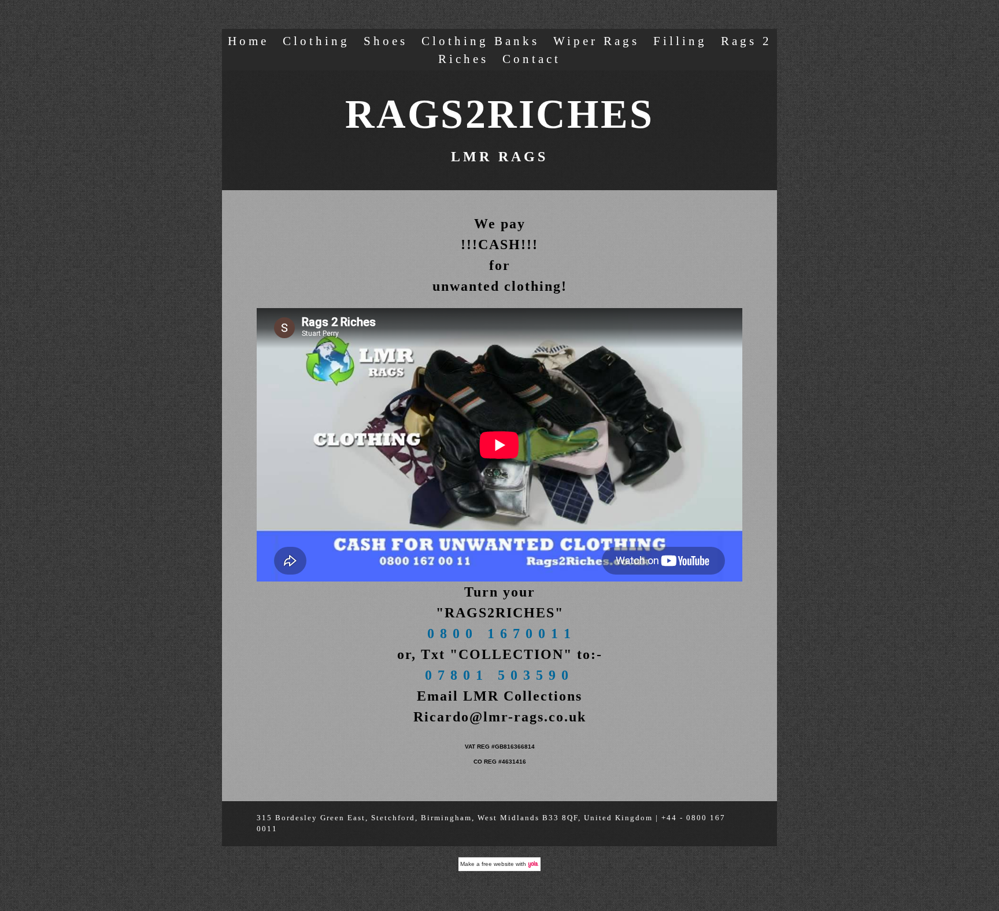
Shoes (386, 40)
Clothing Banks (480, 40)
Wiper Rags (596, 40)
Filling (680, 40)
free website (498, 864)
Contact (531, 58)
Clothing (316, 40)
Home (248, 40)
